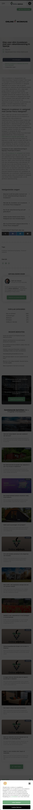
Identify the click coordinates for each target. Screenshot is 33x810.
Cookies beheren (16, 807)
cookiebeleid (14, 796)
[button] (29, 783)
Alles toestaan (16, 802)
